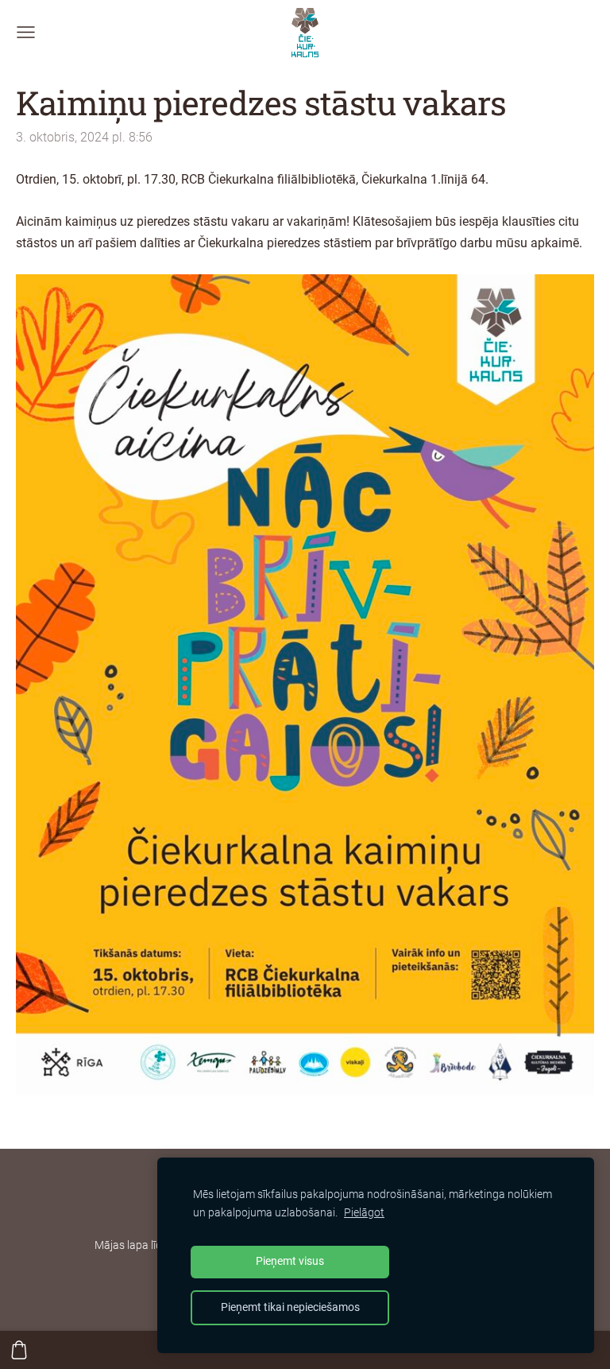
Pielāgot (364, 1213)
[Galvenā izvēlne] (26, 32)
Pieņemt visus (290, 1261)
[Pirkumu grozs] (19, 1350)
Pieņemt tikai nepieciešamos (290, 1307)
